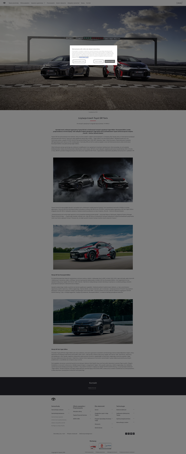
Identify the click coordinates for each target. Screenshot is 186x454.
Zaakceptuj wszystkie (109, 61)
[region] (93, 55)
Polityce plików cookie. (84, 57)
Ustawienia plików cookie (79, 61)
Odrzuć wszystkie (98, 61)
